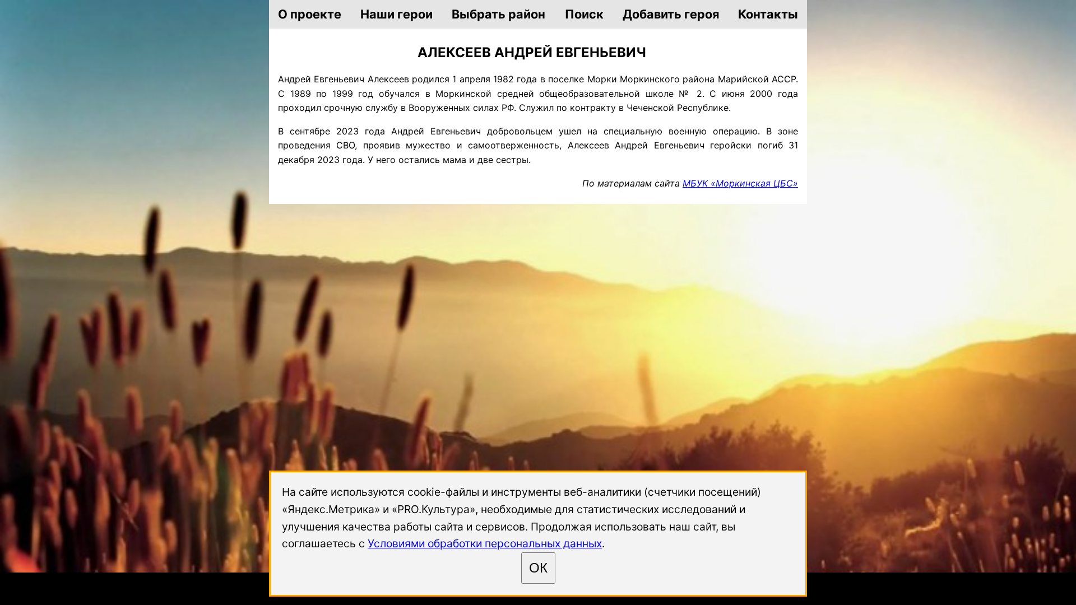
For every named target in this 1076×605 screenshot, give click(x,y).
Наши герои (396, 14)
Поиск (584, 14)
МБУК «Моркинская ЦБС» (740, 183)
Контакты (768, 14)
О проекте (309, 14)
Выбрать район (498, 14)
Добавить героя (671, 14)
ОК (538, 567)
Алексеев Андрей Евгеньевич (532, 52)
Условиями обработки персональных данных (485, 543)
